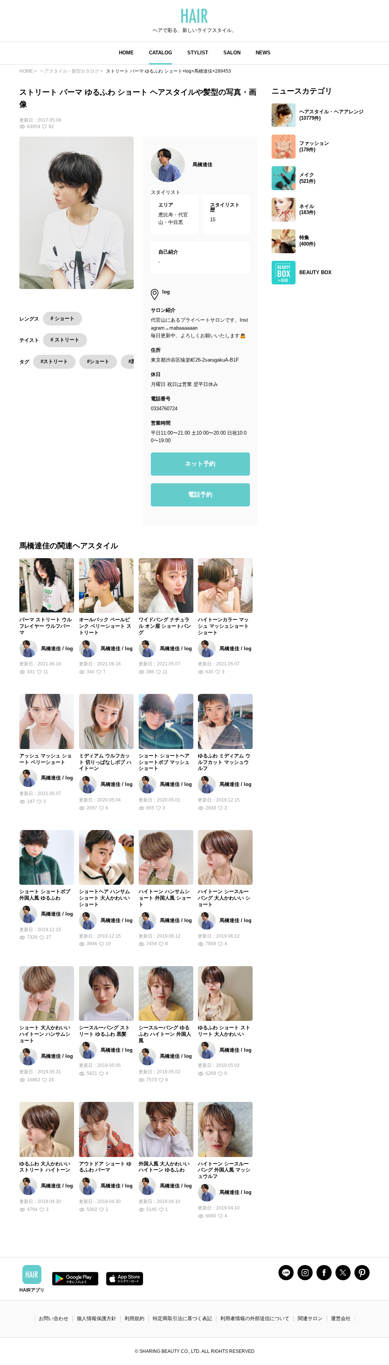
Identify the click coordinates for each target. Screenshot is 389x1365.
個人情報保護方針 (96, 1318)
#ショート (98, 361)
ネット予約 (200, 463)
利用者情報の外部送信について (254, 1318)
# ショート (62, 318)
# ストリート (65, 340)
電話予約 (200, 494)
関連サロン (310, 1318)
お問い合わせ (53, 1318)
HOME (126, 53)
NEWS (263, 53)
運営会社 (341, 1318)
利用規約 (134, 1318)
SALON (231, 53)
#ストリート (54, 361)
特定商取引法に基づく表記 (182, 1318)
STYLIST (197, 53)
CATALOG (160, 53)
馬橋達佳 (202, 164)
